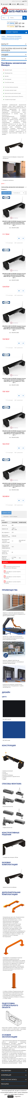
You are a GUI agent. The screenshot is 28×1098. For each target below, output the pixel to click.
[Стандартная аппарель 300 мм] (14, 846)
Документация (8, 70)
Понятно (10, 1096)
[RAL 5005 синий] (14, 729)
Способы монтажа (9, 82)
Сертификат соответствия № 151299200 (12, 582)
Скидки (4, 54)
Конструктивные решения (11, 87)
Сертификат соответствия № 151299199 (12, 577)
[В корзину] (19, 238)
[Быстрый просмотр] (23, 238)
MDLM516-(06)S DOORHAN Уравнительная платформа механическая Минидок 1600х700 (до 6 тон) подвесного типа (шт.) (14, 380)
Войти (25, 1)
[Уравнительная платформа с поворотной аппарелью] (14, 146)
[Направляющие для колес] (14, 906)
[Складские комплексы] (14, 169)
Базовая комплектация (10, 90)
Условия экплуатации (10, 99)
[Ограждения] (14, 947)
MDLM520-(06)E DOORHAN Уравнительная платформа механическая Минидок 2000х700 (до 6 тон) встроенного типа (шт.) (14, 328)
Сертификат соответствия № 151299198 (12, 572)
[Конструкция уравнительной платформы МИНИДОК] (13, 759)
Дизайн (7, 76)
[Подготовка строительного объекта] (14, 1018)
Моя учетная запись (9, 1079)
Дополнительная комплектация (13, 93)
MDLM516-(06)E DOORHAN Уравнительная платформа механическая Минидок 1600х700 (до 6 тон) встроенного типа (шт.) (14, 223)
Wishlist (22, 32)
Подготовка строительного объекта (14, 96)
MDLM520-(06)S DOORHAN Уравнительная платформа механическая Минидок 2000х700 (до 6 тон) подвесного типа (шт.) (14, 485)
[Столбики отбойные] (14, 980)
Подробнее (18, 1096)
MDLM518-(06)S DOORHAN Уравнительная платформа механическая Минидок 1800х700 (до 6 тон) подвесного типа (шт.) (14, 433)
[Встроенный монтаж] (14, 795)
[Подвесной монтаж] (14, 817)
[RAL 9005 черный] (14, 708)
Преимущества (8, 73)
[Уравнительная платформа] (14, 876)
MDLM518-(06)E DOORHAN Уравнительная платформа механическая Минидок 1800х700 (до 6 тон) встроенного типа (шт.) (14, 275)
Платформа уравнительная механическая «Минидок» (12, 567)
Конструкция (8, 79)
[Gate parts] (14, 11)
